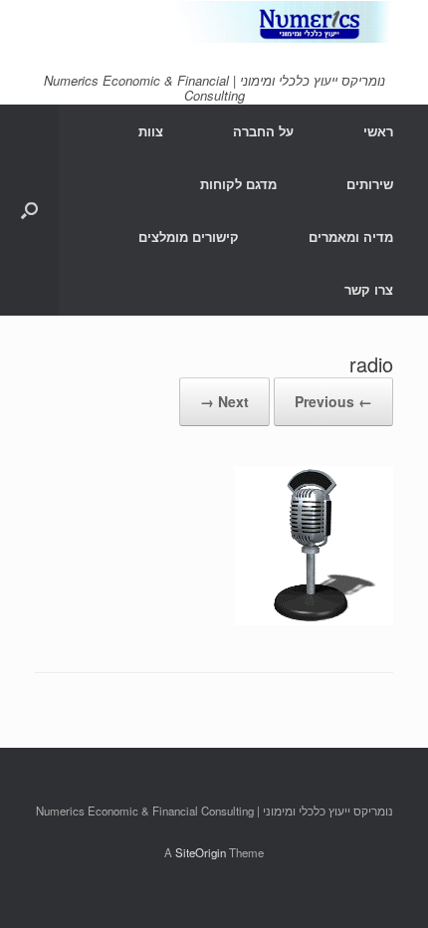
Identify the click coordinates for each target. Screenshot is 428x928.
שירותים (369, 183)
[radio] (313, 618)
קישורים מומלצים (188, 236)
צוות (150, 130)
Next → (224, 401)
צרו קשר (368, 289)
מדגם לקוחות (238, 183)
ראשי (378, 130)
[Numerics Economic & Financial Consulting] (214, 22)
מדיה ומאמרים (351, 236)
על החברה (263, 130)
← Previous (333, 401)
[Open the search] (29, 210)
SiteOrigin (200, 852)
